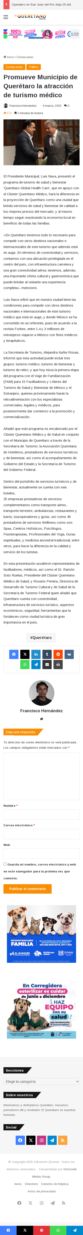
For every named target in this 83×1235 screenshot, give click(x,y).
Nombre (10, 805)
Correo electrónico (19, 825)
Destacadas (25, 57)
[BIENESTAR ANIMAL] (41, 961)
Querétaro (42, 638)
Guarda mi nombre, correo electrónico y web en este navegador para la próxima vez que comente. (39, 871)
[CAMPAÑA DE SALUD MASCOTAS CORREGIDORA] (41, 1037)
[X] (25, 654)
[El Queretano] (30, 17)
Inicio (10, 57)
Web (6, 845)
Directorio (31, 1184)
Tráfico (33, 67)
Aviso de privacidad (42, 1191)
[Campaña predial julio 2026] (41, 33)
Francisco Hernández (23, 105)
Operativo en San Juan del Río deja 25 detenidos (46, 4)
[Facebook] (13, 654)
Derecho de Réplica (54, 1184)
